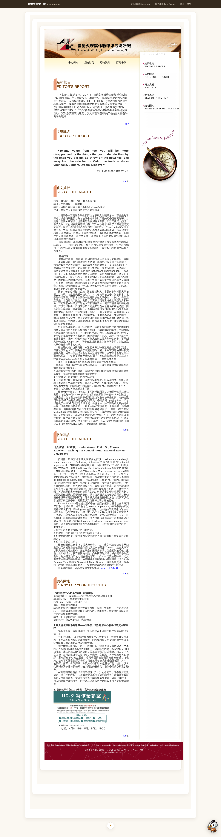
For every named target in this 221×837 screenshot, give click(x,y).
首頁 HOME (185, 4)
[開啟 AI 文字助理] (212, 826)
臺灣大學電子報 (44, 4)
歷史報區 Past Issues (165, 4)
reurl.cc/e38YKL (109, 568)
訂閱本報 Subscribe (140, 4)
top (127, 124)
